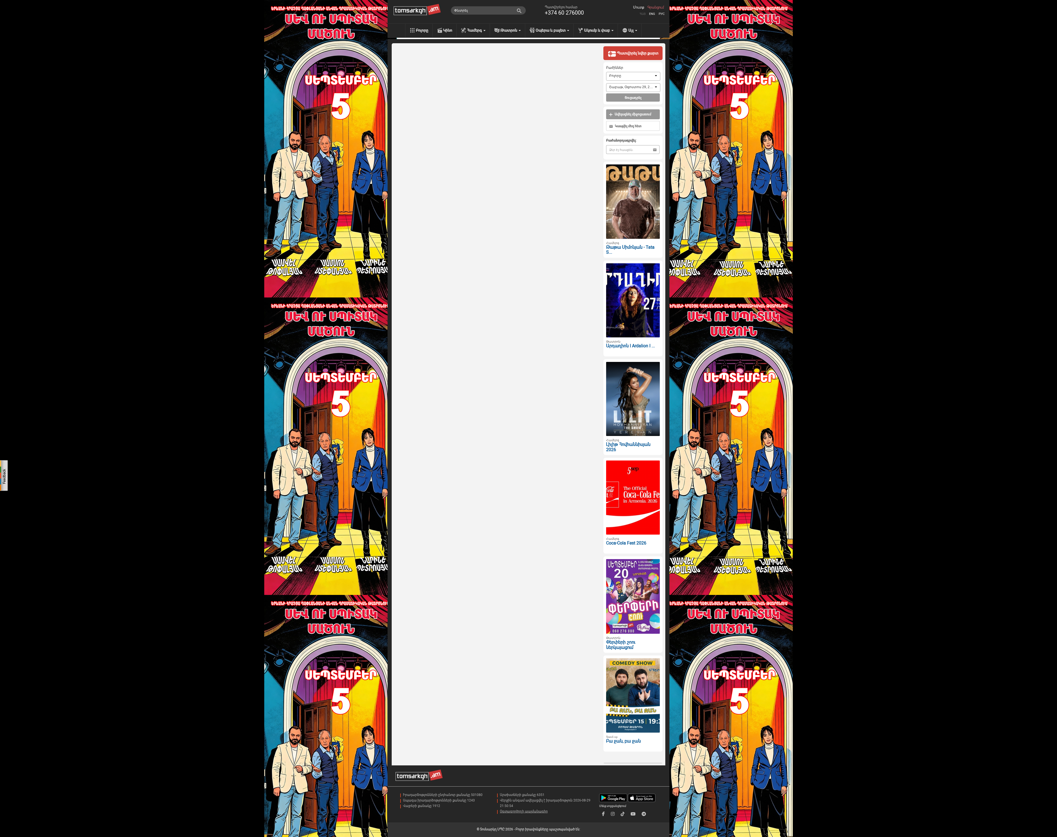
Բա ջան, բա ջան (623, 741)
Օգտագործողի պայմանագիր (524, 811)
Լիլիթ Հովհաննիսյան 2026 (628, 447)
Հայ (642, 14)
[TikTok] (623, 814)
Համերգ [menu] (475, 30)
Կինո (447, 30)
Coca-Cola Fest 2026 (626, 543)
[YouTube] (633, 814)
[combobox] (633, 76)
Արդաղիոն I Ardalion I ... (630, 345)
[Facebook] (603, 814)
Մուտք (638, 7)
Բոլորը (422, 30)
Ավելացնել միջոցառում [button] (632, 114)
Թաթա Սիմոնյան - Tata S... (630, 250)
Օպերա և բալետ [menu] (551, 30)
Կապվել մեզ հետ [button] (627, 126)
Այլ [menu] (631, 30)
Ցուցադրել (633, 98)
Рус (662, 14)
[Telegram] (644, 814)
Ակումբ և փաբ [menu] (597, 30)
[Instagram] (613, 814)
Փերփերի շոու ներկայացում (620, 645)
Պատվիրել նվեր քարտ (637, 53)
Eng (652, 14)
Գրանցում (655, 7)
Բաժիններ (614, 68)
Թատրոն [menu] (509, 30)
